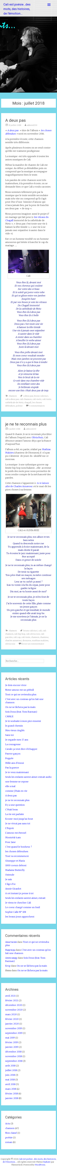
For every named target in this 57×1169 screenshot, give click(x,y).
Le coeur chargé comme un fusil (22, 907)
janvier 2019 (11, 1047)
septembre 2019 (13, 1033)
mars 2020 (11, 1014)
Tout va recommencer (17, 856)
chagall (27, 402)
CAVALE (9, 716)
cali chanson (26, 399)
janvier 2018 (11, 1098)
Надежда (10, 950)
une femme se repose (16, 781)
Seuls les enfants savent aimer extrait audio (28, 777)
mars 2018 (10, 1089)
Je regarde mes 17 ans (16, 739)
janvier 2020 (12, 1023)
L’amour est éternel (15, 832)
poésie (8, 1137)
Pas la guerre (12, 767)
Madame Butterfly (15, 870)
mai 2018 (10, 1079)
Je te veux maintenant (17, 772)
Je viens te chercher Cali (18, 902)
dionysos (27, 640)
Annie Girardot (13, 888)
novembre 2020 (14, 1009)
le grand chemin (14, 725)
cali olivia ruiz (33, 634)
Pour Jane (10, 842)
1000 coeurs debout (15, 865)
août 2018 (10, 1065)
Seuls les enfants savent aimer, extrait (25, 898)
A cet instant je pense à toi (19, 893)
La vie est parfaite (14, 814)
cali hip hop (19, 634)
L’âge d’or (10, 884)
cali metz (37, 399)
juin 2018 (10, 1075)
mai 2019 (10, 1037)
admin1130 (32, 125)
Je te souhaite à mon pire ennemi (23, 721)
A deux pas (15, 120)
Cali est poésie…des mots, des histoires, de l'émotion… (16, 9)
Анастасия (11, 942)
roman (8, 1142)
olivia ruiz (10, 644)
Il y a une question (15, 804)
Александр (11, 957)
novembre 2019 (13, 1028)
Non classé (11, 1132)
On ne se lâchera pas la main (20, 707)
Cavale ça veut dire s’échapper (21, 749)
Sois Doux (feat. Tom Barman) (21, 711)
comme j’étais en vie (16, 791)
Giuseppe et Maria (15, 860)
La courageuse (13, 744)
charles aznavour (13, 640)
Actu (7, 1123)
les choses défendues (16, 851)
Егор (8, 965)
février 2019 (11, 1042)
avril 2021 (10, 995)
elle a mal (10, 786)
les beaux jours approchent (19, 916)
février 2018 (11, 1093)
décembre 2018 (13, 1051)
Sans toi (9, 735)
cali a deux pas (12, 399)
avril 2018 (10, 1084)
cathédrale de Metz (14, 402)
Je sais (8, 879)
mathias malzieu (40, 640)
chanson (13, 396)
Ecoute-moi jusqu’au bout (19, 818)
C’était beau (11, 809)
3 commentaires (37, 406)
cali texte (46, 399)
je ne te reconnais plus (26, 424)
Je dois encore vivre (15, 685)
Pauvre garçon (12, 753)
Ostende (9, 874)
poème (19, 406)
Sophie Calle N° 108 (15, 912)
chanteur (44, 637)
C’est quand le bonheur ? (18, 846)
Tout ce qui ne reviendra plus (20, 694)
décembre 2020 (13, 1005)
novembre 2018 (13, 1056)
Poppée (9, 758)
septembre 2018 (13, 1061)
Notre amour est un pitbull (19, 689)
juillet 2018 (11, 1070)
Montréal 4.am (13, 837)
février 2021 (11, 1000)
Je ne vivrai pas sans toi (17, 823)
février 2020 (12, 1019)
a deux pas (28, 396)
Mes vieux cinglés (14, 730)
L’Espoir (9, 828)
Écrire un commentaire (32, 644)
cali (40, 630)
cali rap (17, 637)
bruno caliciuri (41, 396)
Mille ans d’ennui (14, 763)
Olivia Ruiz (37, 437)
